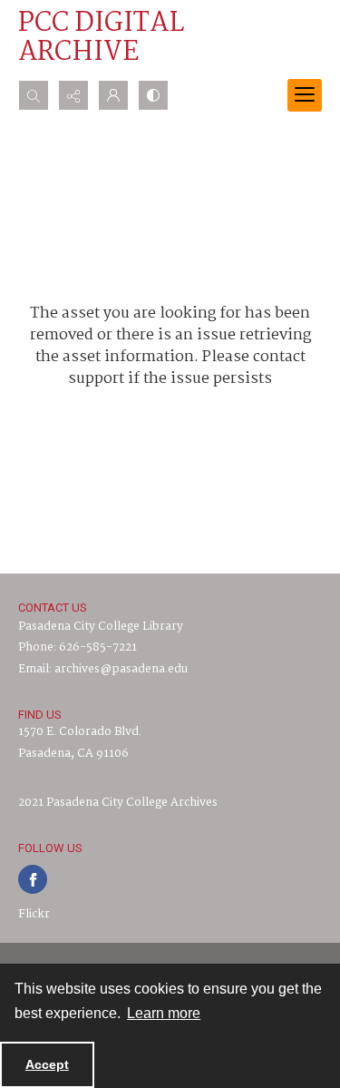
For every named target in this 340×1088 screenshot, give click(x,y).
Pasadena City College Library (100, 626)
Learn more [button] (163, 1013)
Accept (47, 1064)
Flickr (34, 914)
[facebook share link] (32, 879)
